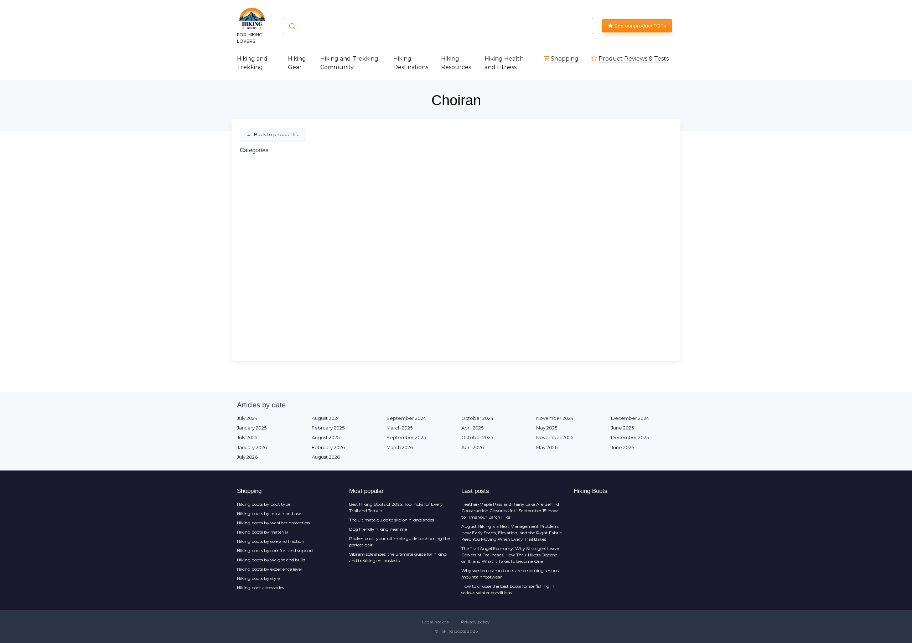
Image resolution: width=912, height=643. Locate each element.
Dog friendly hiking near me (378, 529)
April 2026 (472, 447)
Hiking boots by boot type (263, 504)
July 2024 (247, 418)
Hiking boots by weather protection (273, 522)
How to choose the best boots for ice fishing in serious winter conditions (507, 589)
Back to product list (273, 134)
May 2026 (547, 447)
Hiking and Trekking (252, 63)
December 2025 (630, 437)
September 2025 (406, 437)
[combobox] (438, 26)
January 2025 (251, 428)
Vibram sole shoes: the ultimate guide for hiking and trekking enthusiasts (398, 557)
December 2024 (630, 418)
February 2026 (328, 447)
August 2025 (326, 437)
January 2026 (252, 447)
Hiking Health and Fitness (504, 63)
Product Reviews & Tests (633, 58)
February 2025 (328, 428)
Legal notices (435, 621)
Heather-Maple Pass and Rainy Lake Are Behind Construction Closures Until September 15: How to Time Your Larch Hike (510, 510)
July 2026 (247, 457)
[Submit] (291, 26)
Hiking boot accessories (260, 587)
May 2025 (546, 428)
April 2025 (472, 428)
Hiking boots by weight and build (271, 559)
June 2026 (622, 447)
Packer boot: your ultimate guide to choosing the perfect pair (399, 541)
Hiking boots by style (258, 578)
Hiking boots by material (262, 532)
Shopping (565, 58)
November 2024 (555, 418)
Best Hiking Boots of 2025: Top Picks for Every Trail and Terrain (396, 507)
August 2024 (326, 418)
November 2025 (554, 437)
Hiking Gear (297, 63)
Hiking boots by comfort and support (275, 550)
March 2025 (400, 428)
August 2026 (326, 457)
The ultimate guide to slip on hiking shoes (391, 520)
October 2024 (477, 418)
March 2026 (400, 447)
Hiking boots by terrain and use (269, 513)
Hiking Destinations (410, 63)
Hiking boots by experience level (269, 569)
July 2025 (247, 437)
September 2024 (406, 418)
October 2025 (477, 437)
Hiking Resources (456, 63)
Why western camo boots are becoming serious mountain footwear (510, 574)
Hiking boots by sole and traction (270, 541)
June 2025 (622, 428)
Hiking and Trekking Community (349, 63)
